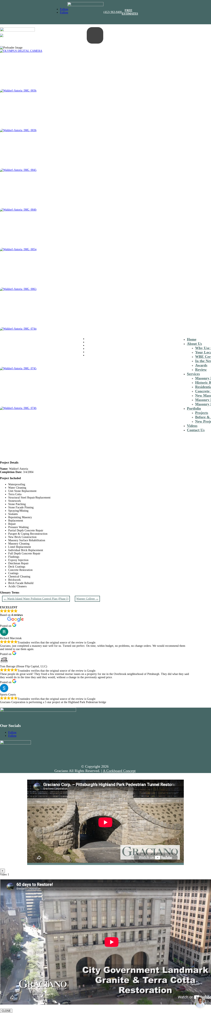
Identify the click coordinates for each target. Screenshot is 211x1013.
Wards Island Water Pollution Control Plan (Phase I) (36, 598)
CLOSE (6, 1010)
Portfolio (194, 408)
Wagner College (87, 598)
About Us (91, 352)
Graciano (91, 338)
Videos (192, 426)
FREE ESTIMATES (130, 12)
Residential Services (98, 345)
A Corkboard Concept (119, 771)
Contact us (92, 355)
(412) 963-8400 (112, 12)
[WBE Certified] (85, 5)
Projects (201, 413)
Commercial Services (98, 342)
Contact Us (196, 430)
